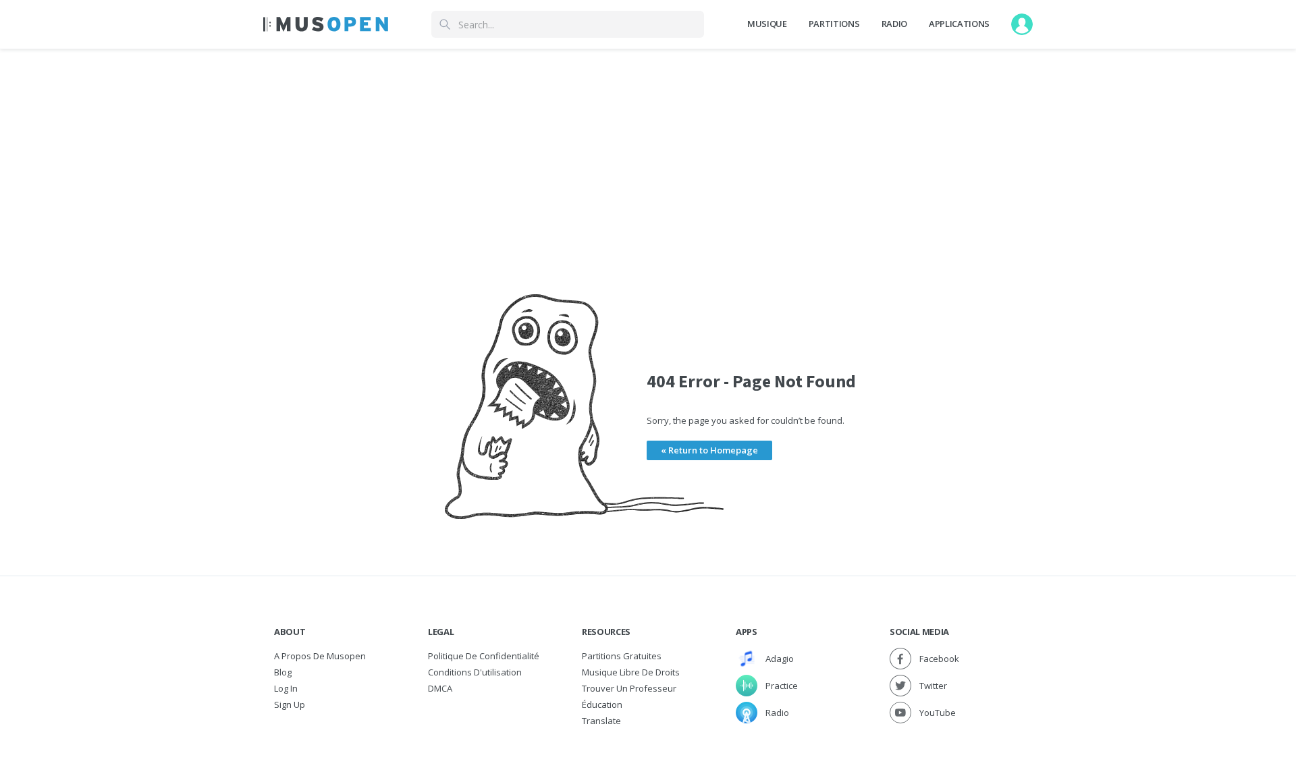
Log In (286, 688)
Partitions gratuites (622, 656)
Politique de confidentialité (483, 656)
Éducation (602, 704)
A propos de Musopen (320, 656)
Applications (959, 24)
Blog (283, 672)
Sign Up (289, 704)
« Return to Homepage (709, 450)
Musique (767, 24)
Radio (894, 24)
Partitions (834, 24)
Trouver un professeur (629, 688)
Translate (601, 721)
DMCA (440, 688)
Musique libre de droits (631, 672)
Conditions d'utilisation (475, 672)
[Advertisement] (648, 143)
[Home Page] (325, 24)
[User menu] (1022, 24)
